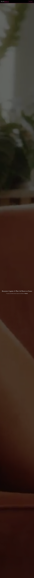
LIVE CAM (30, 1)
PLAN (5, 1)
